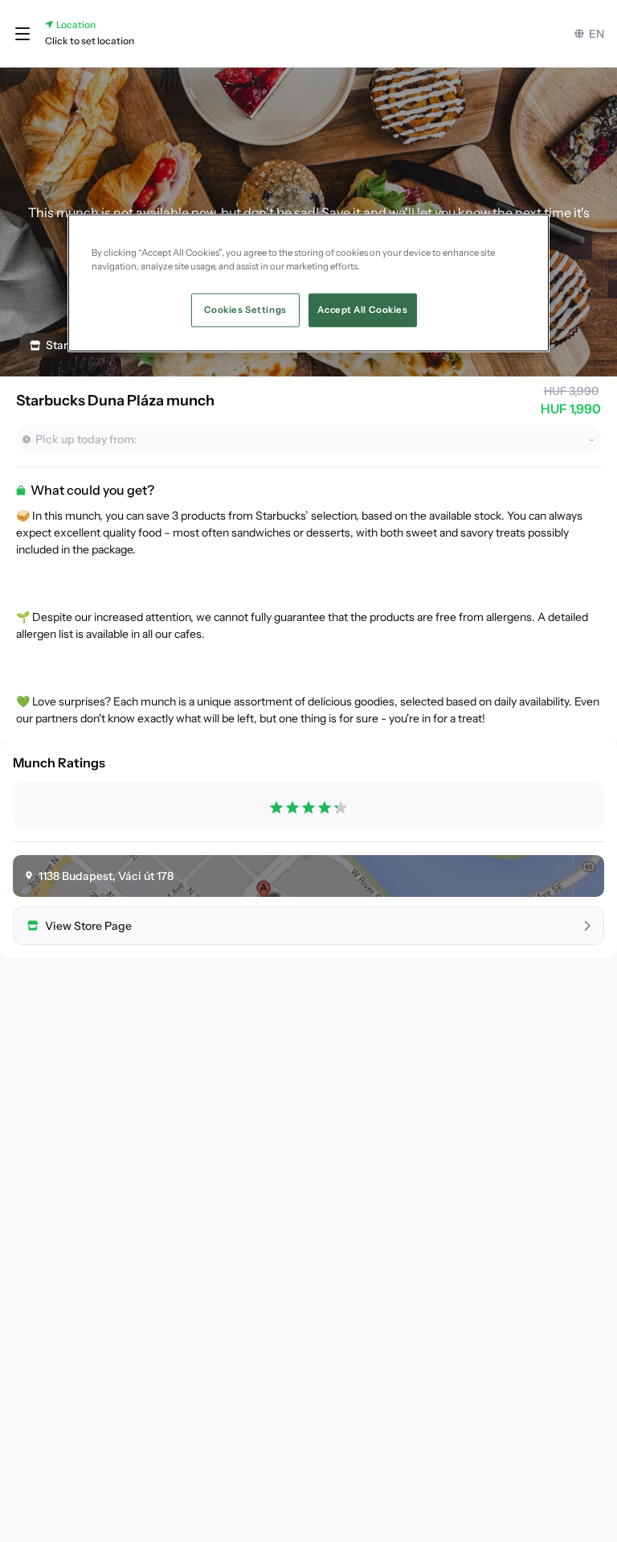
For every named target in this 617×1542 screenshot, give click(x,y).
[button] (22, 33)
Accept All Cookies (362, 309)
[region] (308, 282)
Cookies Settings (245, 309)
